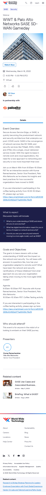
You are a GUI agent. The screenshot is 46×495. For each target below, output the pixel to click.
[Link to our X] (9, 456)
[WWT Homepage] (10, 2)
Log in (37, 3)
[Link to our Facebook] (14, 456)
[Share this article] (4, 86)
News (27, 437)
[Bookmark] (9, 382)
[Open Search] (26, 3)
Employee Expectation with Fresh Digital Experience (22, 486)
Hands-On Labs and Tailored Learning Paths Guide (22, 490)
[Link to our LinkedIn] (4, 456)
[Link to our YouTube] (19, 456)
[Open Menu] (43, 3)
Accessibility (7, 470)
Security (14, 9)
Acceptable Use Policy (21, 463)
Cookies (16, 470)
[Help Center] (31, 3)
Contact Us (29, 446)
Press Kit (28, 442)
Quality (38, 466)
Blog (26, 432)
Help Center (7, 442)
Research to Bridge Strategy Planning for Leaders (21, 483)
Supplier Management (26, 466)
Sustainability (30, 428)
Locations (6, 437)
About (5, 428)
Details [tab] (23, 120)
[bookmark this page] (19, 86)
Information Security (10, 466)
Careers (6, 432)
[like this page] (13, 86)
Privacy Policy (7, 463)
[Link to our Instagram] (24, 456)
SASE (6, 9)
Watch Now (9, 65)
